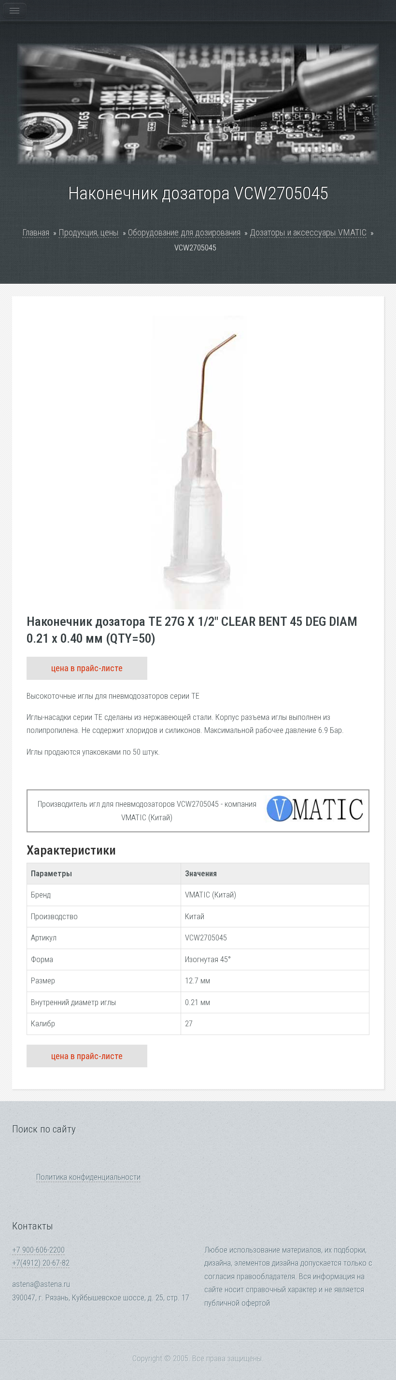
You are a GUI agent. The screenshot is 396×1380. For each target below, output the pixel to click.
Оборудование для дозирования (184, 232)
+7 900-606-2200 (38, 1250)
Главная (35, 232)
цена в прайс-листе (87, 668)
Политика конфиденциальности (88, 1177)
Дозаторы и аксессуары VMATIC (308, 232)
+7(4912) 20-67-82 (41, 1263)
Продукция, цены (88, 232)
